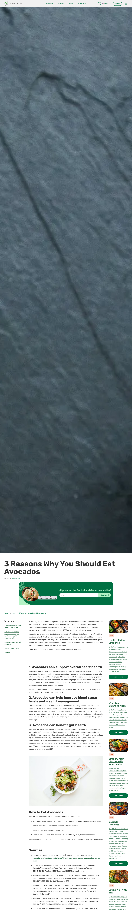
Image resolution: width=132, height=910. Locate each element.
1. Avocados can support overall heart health (13, 626)
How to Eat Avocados (12, 648)
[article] (118, 650)
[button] (103, 4)
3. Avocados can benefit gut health (13, 643)
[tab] (117, 4)
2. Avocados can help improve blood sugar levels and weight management (12, 635)
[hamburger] (126, 3)
